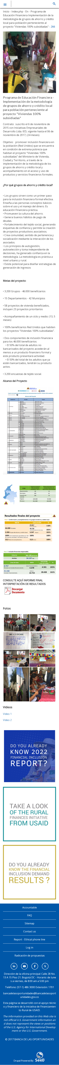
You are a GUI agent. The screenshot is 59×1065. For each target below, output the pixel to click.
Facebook (35, 964)
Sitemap (29, 923)
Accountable (29, 907)
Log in (29, 947)
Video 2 (7, 720)
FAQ (29, 915)
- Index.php (16, 11)
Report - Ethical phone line (29, 939)
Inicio (6, 11)
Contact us (29, 931)
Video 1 (7, 714)
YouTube (24, 964)
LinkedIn (14, 964)
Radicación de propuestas (29, 955)
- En (25, 11)
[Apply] (54, 4)
